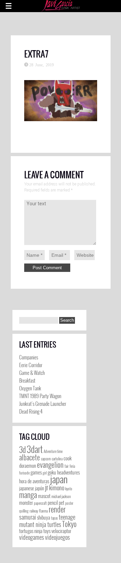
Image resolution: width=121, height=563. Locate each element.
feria (72, 466)
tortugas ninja (30, 530)
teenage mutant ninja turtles (47, 521)
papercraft (40, 503)
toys (46, 530)
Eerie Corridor (30, 364)
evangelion (50, 464)
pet (61, 502)
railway (34, 511)
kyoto (68, 488)
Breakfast (27, 380)
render (57, 509)
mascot (44, 495)
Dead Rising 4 (30, 411)
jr (46, 487)
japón (39, 488)
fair (67, 466)
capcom (46, 458)
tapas (54, 518)
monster (26, 502)
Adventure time (53, 451)
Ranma (43, 511)
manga (28, 494)
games (36, 472)
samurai (27, 517)
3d (22, 449)
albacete (29, 457)
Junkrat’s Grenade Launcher (42, 403)
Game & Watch (32, 372)
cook (68, 458)
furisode (24, 473)
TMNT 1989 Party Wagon (40, 395)
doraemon (27, 465)
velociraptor (61, 530)
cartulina (57, 458)
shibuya (43, 517)
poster (69, 503)
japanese (26, 488)
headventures (68, 472)
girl (45, 473)
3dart (35, 449)
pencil (53, 502)
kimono (56, 487)
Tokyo (69, 524)
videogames (31, 537)
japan (59, 478)
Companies (28, 357)
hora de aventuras (34, 481)
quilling (24, 511)
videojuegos (57, 537)
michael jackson (61, 496)
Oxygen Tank (30, 388)
